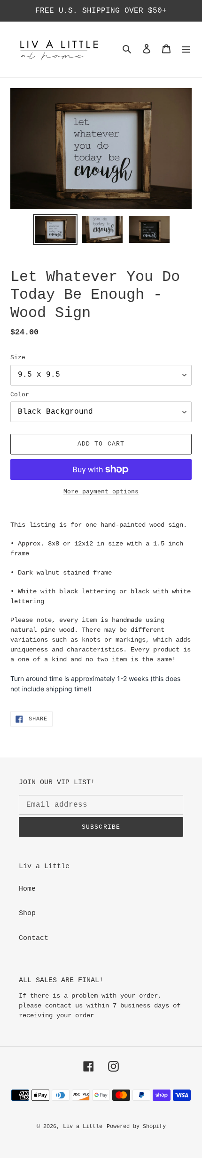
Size (17, 357)
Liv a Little (82, 1126)
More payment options (101, 491)
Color (19, 394)
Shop (27, 913)
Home (27, 889)
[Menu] (186, 49)
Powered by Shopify (136, 1126)
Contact (33, 938)
